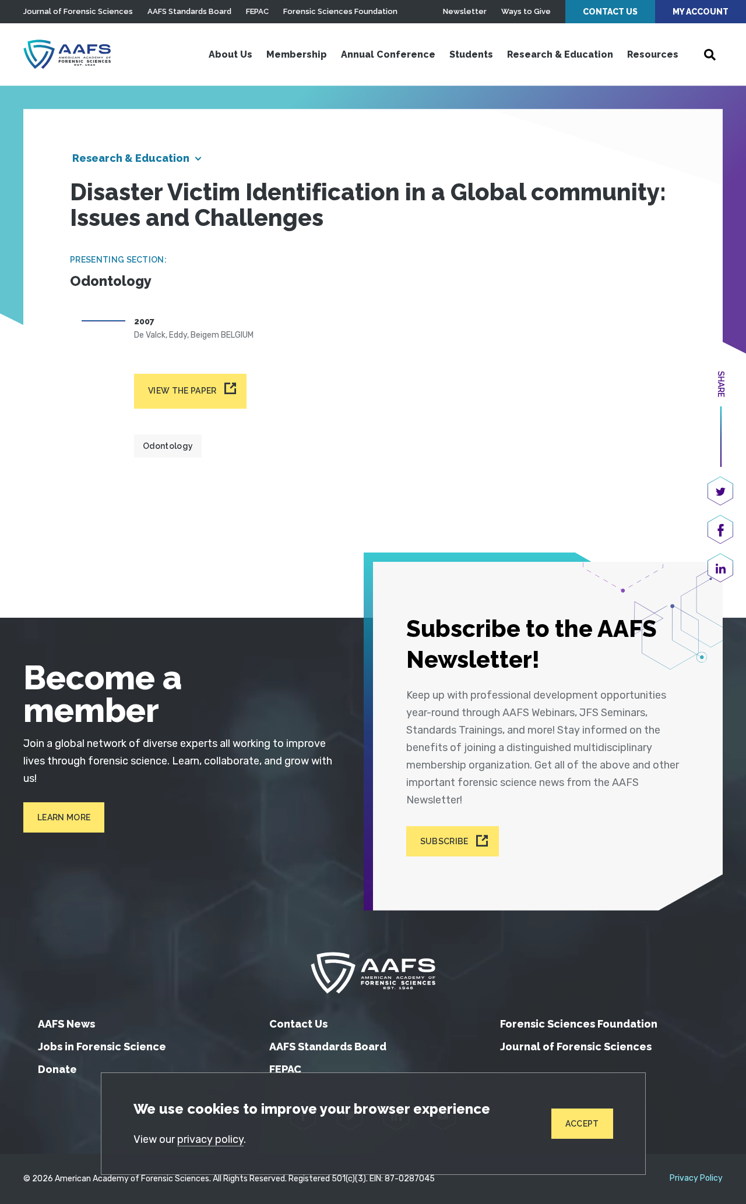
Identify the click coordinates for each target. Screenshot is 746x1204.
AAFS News (66, 1024)
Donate (57, 1069)
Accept (582, 1123)
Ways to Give (526, 11)
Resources (652, 54)
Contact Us (610, 11)
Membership (296, 54)
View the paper (182, 390)
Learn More (63, 817)
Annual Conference (388, 54)
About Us (230, 54)
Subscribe (444, 841)
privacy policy (210, 1139)
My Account (701, 11)
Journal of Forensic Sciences (78, 11)
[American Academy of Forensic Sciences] (67, 54)
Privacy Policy (696, 1178)
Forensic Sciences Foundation (340, 11)
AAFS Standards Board (189, 11)
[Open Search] (710, 55)
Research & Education (560, 54)
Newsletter (465, 11)
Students (471, 54)
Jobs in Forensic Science (102, 1046)
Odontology (168, 446)
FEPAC (257, 11)
